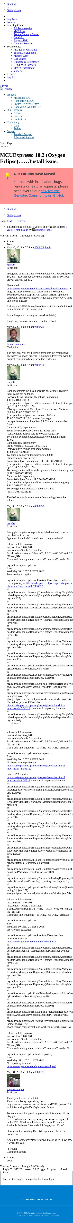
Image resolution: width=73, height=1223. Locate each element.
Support (11, 131)
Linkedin (43, 1192)
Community (13, 122)
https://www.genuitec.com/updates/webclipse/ (31, 941)
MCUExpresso (17, 221)
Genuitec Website (23, 43)
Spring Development (25, 52)
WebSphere (20, 58)
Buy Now (12, 19)
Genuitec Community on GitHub (39, 195)
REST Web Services (25, 64)
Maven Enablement (24, 67)
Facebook (36, 1192)
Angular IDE (21, 40)
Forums (11, 22)
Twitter (17, 128)
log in (52, 1179)
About (17, 113)
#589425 (39, 326)
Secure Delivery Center (26, 34)
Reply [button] (48, 247)
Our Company (14, 110)
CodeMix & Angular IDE (27, 106)
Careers (18, 116)
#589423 (39, 247)
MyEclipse (19, 31)
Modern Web (21, 55)
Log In (10, 77)
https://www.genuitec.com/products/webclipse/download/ (37, 288)
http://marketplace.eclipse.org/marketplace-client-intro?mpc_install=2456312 (39, 585)
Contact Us (20, 119)
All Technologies (23, 28)
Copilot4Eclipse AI (24, 100)
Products (11, 94)
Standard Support (23, 134)
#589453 (39, 506)
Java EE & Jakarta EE (25, 49)
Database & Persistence (26, 61)
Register (11, 74)
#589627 (39, 1072)
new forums (50, 191)
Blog (16, 125)
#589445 (39, 364)
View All (18, 71)
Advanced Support (24, 137)
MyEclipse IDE (22, 97)
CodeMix (19, 37)
